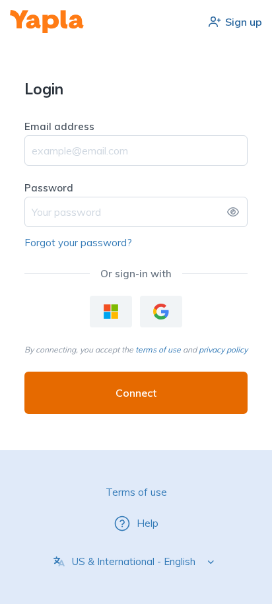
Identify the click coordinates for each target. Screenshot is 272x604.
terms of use (158, 349)
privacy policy (223, 349)
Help (147, 523)
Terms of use (136, 492)
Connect (136, 392)
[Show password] (233, 212)
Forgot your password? (78, 242)
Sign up (243, 21)
